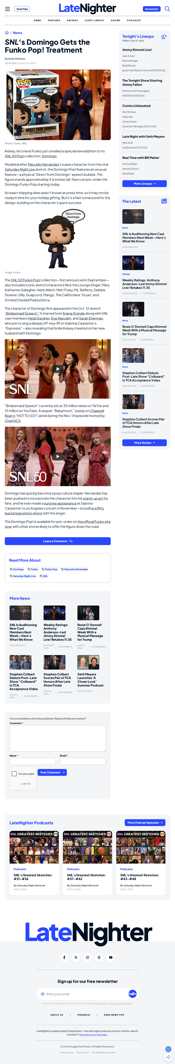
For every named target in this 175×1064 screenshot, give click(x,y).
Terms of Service (118, 1003)
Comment (16, 723)
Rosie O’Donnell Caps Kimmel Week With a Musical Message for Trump (90, 632)
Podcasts (20, 869)
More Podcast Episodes (143, 822)
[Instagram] (87, 957)
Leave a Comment (55, 541)
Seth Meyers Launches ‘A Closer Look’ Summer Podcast (90, 679)
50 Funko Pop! (25, 280)
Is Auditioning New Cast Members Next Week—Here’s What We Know (23, 632)
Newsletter (151, 8)
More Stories (142, 442)
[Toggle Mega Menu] (7, 9)
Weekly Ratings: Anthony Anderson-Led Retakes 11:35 (58, 632)
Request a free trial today (93, 1034)
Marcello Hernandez (76, 569)
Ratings (126, 274)
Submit (133, 994)
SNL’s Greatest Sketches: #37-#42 (86, 877)
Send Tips (22, 8)
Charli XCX (13, 421)
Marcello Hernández (43, 164)
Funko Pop (51, 569)
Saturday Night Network (31, 885)
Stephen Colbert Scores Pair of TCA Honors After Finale (57, 679)
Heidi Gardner (39, 318)
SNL (45, 576)
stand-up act (93, 498)
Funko (34, 569)
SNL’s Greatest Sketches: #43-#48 (139, 877)
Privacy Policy (99, 1003)
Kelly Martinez (16, 58)
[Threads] (99, 957)
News (17, 32)
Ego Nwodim (61, 318)
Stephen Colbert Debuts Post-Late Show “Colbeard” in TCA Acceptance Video (24, 681)
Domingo (49, 156)
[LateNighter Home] (87, 9)
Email (64, 755)
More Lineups (143, 183)
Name (14, 755)
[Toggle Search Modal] (167, 9)
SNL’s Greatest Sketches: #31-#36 (33, 877)
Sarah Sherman (91, 318)
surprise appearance (60, 503)
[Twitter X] (76, 957)
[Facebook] (64, 957)
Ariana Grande (74, 313)
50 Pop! (14, 156)
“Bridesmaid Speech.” (22, 313)
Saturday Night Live (24, 576)
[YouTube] (111, 957)
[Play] (58, 369)
